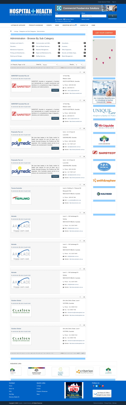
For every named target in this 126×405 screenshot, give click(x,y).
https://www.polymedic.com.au (76, 149)
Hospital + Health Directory (25, 403)
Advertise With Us (69, 25)
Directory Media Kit (14, 397)
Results (72, 64)
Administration (41, 31)
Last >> (83, 67)
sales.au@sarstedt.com (73, 90)
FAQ (10, 391)
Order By (38, 64)
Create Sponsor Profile (104, 2)
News (57, 25)
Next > (79, 67)
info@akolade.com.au (73, 228)
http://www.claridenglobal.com (76, 315)
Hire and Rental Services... (43, 46)
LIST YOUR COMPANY (104, 33)
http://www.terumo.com (75, 203)
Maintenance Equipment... (17, 49)
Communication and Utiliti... (43, 43)
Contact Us (84, 25)
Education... (13, 46)
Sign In (114, 2)
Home (93, 25)
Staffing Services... (41, 56)
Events (49, 25)
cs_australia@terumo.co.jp (74, 200)
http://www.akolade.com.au (76, 231)
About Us (11, 388)
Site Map (11, 394)
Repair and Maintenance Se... (44, 53)
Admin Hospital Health (26, 78)
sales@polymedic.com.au (74, 146)
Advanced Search (112, 18)
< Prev (62, 67)
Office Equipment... (67, 49)
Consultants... (65, 43)
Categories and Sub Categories (27, 31)
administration (16, 78)
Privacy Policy (107, 403)
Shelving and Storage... (16, 56)
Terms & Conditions (98, 403)
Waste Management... (68, 56)
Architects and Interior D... (17, 43)
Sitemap (114, 403)
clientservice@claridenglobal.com (76, 312)
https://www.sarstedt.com (75, 93)
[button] (96, 59)
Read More (55, 90)
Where (83, 13)
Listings (16, 31)
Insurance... (65, 46)
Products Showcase (36, 25)
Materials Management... (42, 49)
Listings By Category (18, 25)
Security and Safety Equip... (69, 53)
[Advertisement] (104, 207)
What (56, 13)
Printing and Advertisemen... (17, 53)
